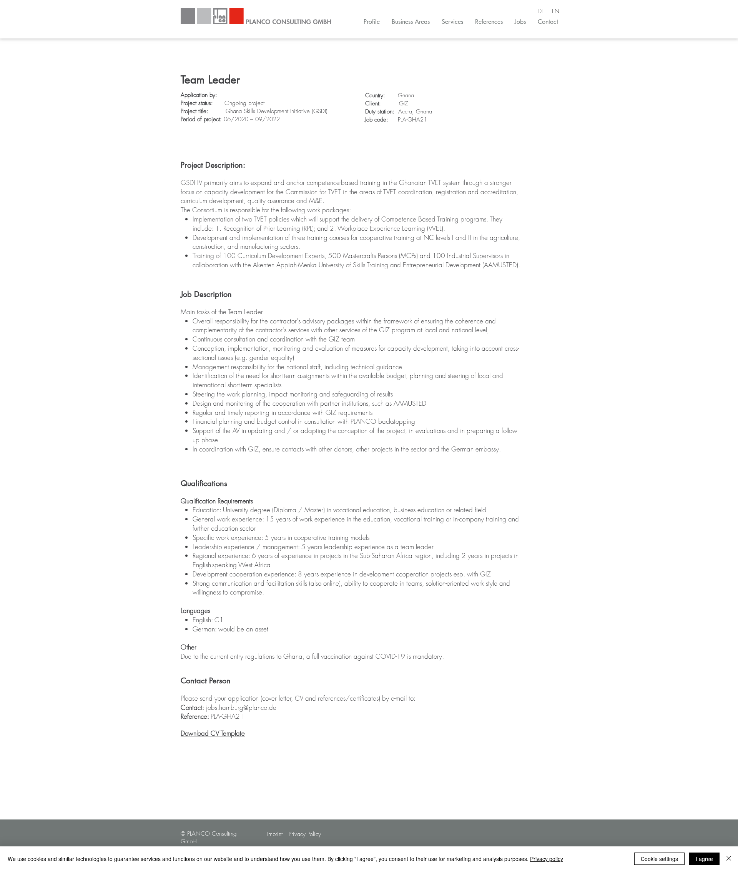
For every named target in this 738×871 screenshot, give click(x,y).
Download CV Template (213, 733)
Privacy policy (546, 859)
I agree (704, 859)
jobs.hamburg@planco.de (241, 707)
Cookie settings (659, 859)
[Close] (728, 859)
